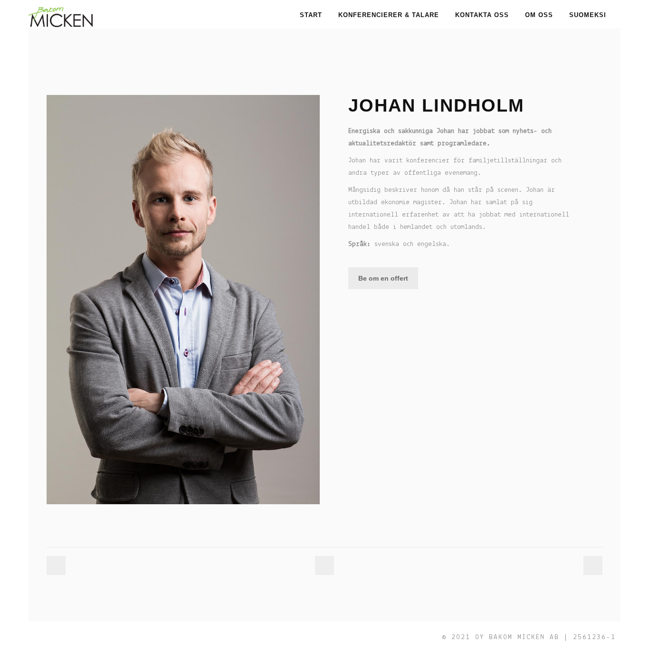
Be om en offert (383, 278)
